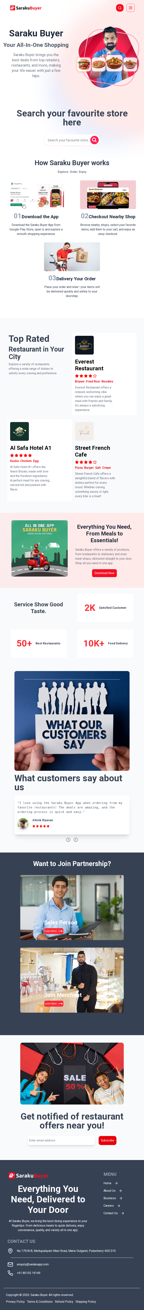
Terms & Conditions (40, 1301)
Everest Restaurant (89, 365)
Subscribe (107, 1140)
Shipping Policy (86, 1301)
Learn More (51, 931)
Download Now (104, 573)
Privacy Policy (15, 1301)
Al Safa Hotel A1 (31, 448)
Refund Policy (64, 1301)
